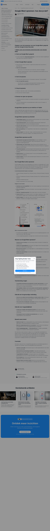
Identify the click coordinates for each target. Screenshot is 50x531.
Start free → (24, 270)
